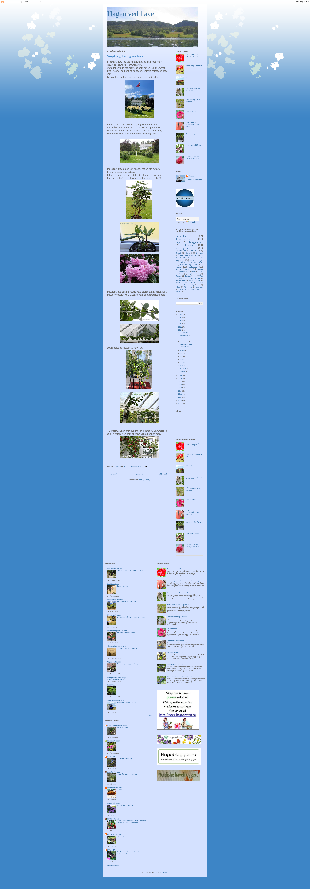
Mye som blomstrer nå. (175, 652)
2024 (180, 321)
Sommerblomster (183, 269)
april (182, 362)
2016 (180, 388)
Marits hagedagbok (114, 568)
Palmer (178, 287)
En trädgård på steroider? (126, 805)
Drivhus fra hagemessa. (175, 641)
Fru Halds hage (113, 584)
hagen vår (111, 685)
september (184, 342)
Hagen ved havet (131, 14)
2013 (180, 397)
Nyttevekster (193, 274)
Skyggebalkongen (114, 662)
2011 (180, 403)
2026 (180, 315)
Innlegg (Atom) (144, 480)
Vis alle (151, 715)
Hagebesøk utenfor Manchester (128, 601)
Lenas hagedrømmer (115, 599)
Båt (186, 282)
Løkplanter (181, 251)
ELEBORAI (120, 836)
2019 (180, 379)
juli (181, 353)
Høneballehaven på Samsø (117, 725)
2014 (180, 394)
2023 (180, 324)
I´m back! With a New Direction (128, 648)
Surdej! (119, 789)
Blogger (166, 872)
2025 (180, 318)
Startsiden (139, 474)
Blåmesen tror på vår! (124, 758)
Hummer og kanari (189, 264)
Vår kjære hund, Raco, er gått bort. (194, 89)
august (182, 350)
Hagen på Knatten (114, 615)
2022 (180, 327)
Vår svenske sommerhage (116, 646)
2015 (180, 391)
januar (182, 372)
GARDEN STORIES (114, 834)
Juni (118, 687)
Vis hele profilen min (194, 179)
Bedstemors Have (113, 865)
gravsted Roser (195, 289)
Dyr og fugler (196, 262)
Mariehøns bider (123, 727)
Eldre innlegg (164, 474)
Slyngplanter (195, 242)
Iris (199, 285)
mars (182, 365)
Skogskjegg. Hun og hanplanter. (126, 56)
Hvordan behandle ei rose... (127, 633)
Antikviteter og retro (189, 255)
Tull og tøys (188, 287)
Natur (178, 267)
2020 (180, 376)
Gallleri (178, 282)
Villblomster (182, 289)
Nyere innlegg (114, 474)
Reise (182, 262)
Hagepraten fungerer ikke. (177, 617)
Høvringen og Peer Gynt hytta (127, 702)
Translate (193, 222)
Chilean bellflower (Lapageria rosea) (192, 157)
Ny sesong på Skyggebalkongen (128, 664)
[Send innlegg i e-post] (145, 466)
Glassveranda (181, 280)
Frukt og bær (194, 278)
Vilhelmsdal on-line (114, 788)
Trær (188, 253)
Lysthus (188, 276)
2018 (180, 382)
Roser (193, 272)
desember (184, 333)
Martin (191, 176)
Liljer (179, 242)
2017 (180, 385)
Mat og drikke (194, 280)
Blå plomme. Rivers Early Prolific (179, 676)
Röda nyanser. (122, 743)
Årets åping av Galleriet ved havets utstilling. (193, 124)
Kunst (178, 253)
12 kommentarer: (135, 466)
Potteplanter (183, 236)
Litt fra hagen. (191, 111)
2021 (180, 330)
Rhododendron (182, 257)
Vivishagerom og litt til (115, 700)
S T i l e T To (111, 850)
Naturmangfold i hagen (115, 679)
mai (181, 359)
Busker (189, 245)
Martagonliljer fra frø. (194, 134)
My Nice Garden (113, 819)
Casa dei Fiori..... (113, 772)
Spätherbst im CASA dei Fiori (127, 774)
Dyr (195, 276)
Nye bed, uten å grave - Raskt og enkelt (131, 617)
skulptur (178, 291)
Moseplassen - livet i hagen (117, 677)
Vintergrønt (183, 248)
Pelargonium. (199, 287)
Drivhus (199, 253)
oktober (183, 339)
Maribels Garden (113, 741)
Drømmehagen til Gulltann (117, 631)
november (184, 336)
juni (181, 356)
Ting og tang (196, 260)
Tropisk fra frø (186, 239)
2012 (180, 400)
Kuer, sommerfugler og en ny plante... (131, 570)
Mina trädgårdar (113, 803)
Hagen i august (122, 586)
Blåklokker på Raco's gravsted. (178, 605)
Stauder (194, 251)
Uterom (178, 276)
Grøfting (189, 77)
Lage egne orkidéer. (193, 145)
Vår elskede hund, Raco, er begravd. (192, 55)
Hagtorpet (111, 756)
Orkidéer (193, 267)
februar (183, 369)
